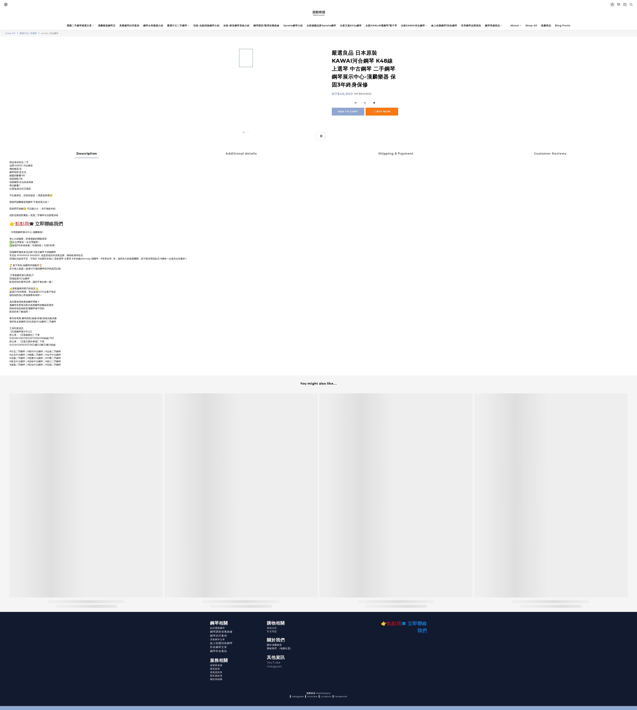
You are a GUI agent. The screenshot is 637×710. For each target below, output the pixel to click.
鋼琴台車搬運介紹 (153, 25)
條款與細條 (216, 679)
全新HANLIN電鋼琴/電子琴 (381, 25)
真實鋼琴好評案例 (129, 25)
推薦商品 (546, 25)
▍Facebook (340, 696)
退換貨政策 (216, 672)
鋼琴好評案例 (218, 635)
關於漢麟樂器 (274, 644)
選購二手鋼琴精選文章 (79, 25)
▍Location (325, 696)
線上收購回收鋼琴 (221, 643)
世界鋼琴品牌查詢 (471, 25)
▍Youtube (311, 696)
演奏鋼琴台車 (217, 639)
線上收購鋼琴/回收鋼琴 (444, 25)
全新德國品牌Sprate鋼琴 (321, 25)
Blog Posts (562, 25)
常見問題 (272, 631)
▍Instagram (297, 696)
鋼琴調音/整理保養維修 (266, 25)
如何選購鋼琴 (217, 627)
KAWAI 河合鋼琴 (49, 33)
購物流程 (272, 627)
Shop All (531, 25)
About (514, 25)
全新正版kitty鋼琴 (351, 25)
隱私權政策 (216, 675)
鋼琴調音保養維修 (221, 631)
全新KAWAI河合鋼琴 (413, 25)
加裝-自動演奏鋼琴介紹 (206, 25)
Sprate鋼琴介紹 (293, 25)
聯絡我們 (272, 648)
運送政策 (215, 668)
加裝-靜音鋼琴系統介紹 (236, 25)
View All (10, 33)
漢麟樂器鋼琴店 (106, 25)
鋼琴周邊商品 (492, 25)
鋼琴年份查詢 (218, 651)
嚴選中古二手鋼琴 (177, 25)
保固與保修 (216, 665)
